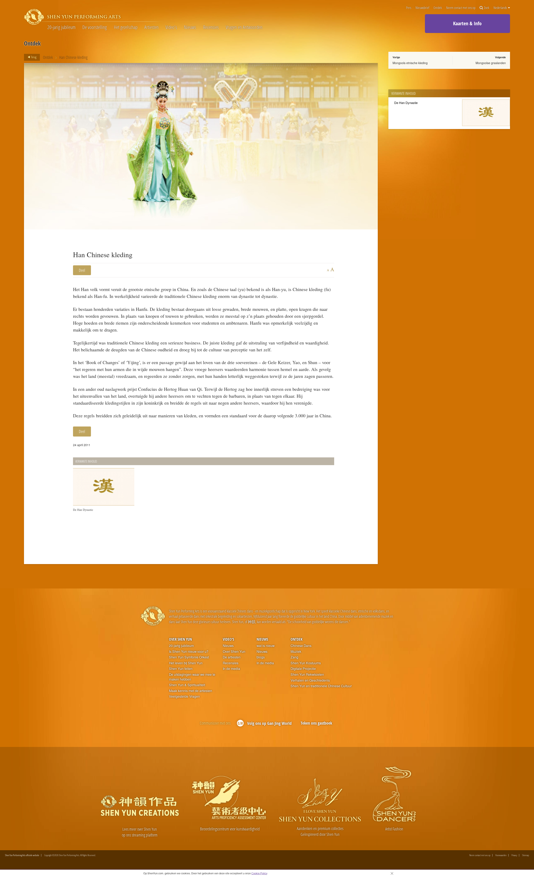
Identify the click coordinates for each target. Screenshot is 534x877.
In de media (231, 668)
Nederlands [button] (501, 7)
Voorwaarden (500, 855)
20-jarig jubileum (61, 27)
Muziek (296, 651)
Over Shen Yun (180, 639)
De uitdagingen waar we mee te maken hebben (192, 677)
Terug (33, 57)
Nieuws (190, 27)
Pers (408, 8)
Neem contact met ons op (460, 8)
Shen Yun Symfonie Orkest (189, 657)
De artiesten (232, 657)
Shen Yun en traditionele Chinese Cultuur (321, 686)
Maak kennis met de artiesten (190, 690)
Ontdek (437, 8)
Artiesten (151, 27)
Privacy (514, 855)
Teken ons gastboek (316, 723)
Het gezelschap (125, 27)
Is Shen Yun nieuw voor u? (188, 651)
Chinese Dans (301, 645)
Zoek (486, 8)
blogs (261, 657)
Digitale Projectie (303, 668)
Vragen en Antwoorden (244, 27)
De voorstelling (94, 27)
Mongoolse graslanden (491, 63)
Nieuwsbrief (422, 8)
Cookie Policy (259, 873)
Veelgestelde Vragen (184, 696)
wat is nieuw (266, 645)
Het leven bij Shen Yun (186, 663)
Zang (294, 657)
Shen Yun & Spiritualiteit (187, 685)
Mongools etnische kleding (410, 63)
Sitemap (525, 855)
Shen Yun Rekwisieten (307, 674)
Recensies (211, 27)
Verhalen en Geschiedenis (310, 680)
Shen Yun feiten (181, 668)
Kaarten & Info (467, 23)
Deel (82, 270)
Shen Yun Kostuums (306, 663)
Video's (171, 27)
